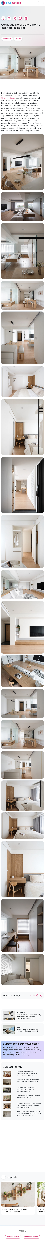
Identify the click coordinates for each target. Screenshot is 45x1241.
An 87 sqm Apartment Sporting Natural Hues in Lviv (28, 1096)
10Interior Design (8, 98)
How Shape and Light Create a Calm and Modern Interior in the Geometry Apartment (29, 1113)
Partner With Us (13, 1237)
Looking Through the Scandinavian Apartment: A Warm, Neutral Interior (27, 1073)
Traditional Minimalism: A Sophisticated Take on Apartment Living (26, 1089)
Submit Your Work (31, 1237)
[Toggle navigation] (41, 3)
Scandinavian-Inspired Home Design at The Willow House (28, 1080)
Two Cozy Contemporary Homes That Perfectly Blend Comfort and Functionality (29, 1105)
